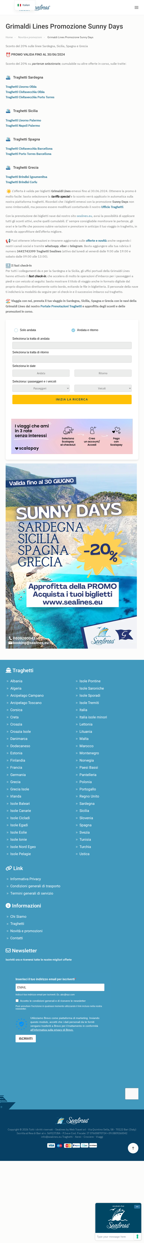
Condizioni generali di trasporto (35, 886)
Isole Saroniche (92, 688)
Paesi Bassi (89, 767)
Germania (18, 774)
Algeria (15, 688)
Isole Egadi (19, 825)
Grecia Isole (19, 789)
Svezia (85, 832)
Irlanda (15, 796)
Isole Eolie (18, 832)
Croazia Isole (20, 731)
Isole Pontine (90, 681)
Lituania (86, 731)
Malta (84, 738)
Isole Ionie (18, 839)
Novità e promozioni (26, 931)
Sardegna (87, 803)
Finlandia (17, 760)
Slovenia (86, 818)
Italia (83, 710)
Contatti (16, 938)
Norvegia (87, 760)
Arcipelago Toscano (26, 702)
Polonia (86, 782)
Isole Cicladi (20, 818)
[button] (136, 7)
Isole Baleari (20, 803)
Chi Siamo (18, 916)
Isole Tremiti (89, 702)
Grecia (15, 782)
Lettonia (86, 724)
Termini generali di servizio (31, 893)
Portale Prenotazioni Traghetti (61, 306)
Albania (16, 681)
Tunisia (85, 839)
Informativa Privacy (25, 879)
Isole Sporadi (90, 695)
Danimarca (18, 738)
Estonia (16, 753)
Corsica (16, 710)
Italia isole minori (93, 717)
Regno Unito (89, 796)
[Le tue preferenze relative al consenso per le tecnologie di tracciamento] (137, 1236)
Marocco (87, 746)
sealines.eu (84, 216)
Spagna (86, 825)
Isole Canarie (20, 810)
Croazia (16, 724)
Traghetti (17, 923)
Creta (14, 717)
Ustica (84, 854)
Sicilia (84, 810)
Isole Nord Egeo (23, 846)
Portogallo (88, 789)
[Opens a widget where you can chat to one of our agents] (118, 1221)
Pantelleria (88, 774)
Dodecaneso (20, 746)
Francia (16, 767)
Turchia (85, 846)
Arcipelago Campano (27, 695)
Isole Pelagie (20, 854)
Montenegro (89, 753)
